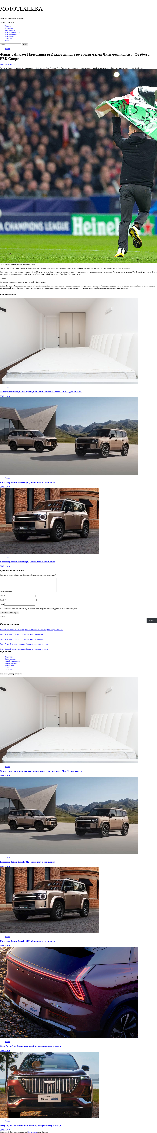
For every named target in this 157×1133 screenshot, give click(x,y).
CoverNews (32, 1132)
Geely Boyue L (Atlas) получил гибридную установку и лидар (24, 644)
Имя (2, 596)
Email (3, 600)
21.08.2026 (4, 487)
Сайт (2, 604)
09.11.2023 (9, 64)
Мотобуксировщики (12, 32)
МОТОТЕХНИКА (21, 9)
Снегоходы (9, 38)
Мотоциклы (9, 36)
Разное (7, 41)
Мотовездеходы (11, 34)
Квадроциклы (10, 30)
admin (2, 64)
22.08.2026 (4, 396)
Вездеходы (9, 28)
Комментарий (6, 592)
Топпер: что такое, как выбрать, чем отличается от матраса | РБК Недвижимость (41, 391)
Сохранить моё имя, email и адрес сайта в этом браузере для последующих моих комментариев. (40, 609)
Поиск (2, 617)
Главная (8, 26)
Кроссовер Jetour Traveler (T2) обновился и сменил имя (27, 482)
